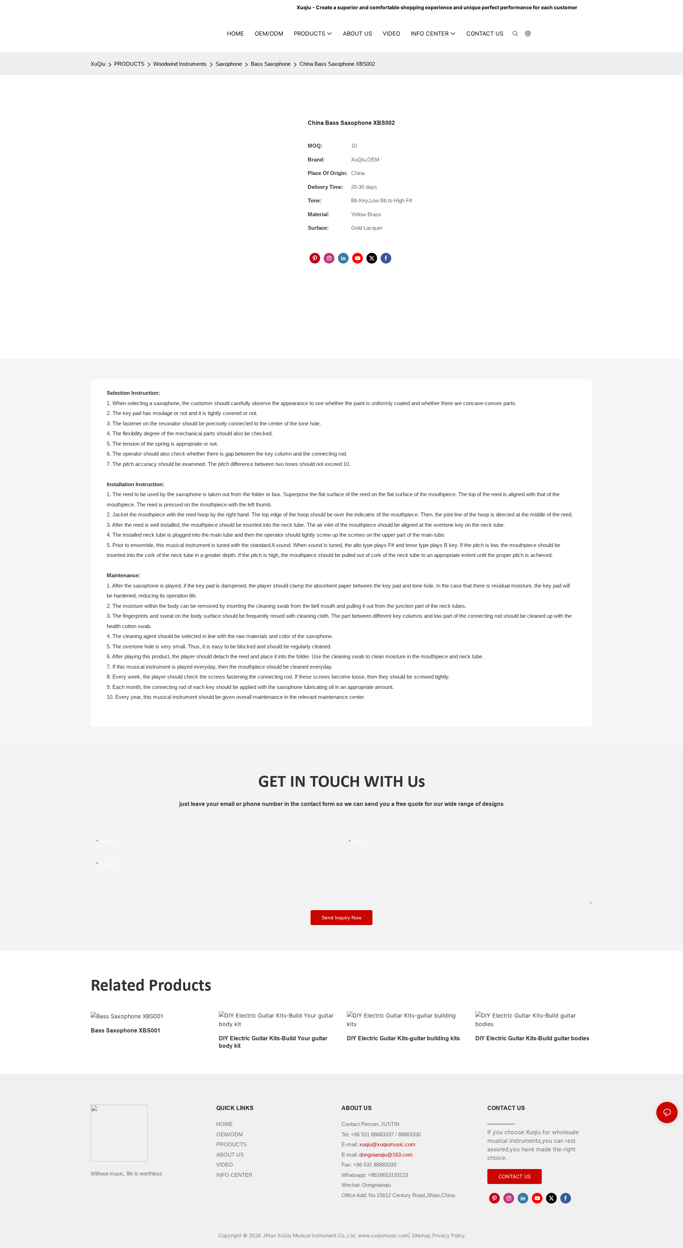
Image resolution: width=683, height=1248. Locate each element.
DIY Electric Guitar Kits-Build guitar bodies (532, 1038)
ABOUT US (230, 1155)
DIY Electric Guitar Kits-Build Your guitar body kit (273, 1042)
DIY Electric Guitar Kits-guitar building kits (403, 1038)
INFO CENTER (234, 1175)
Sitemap (421, 1235)
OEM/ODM (229, 1134)
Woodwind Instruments (180, 64)
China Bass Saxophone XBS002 (337, 64)
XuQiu (98, 64)
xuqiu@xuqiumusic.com (387, 1144)
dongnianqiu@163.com (386, 1155)
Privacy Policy (448, 1235)
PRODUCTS (129, 64)
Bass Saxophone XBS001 (125, 1030)
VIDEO (224, 1165)
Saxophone (229, 64)
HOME (224, 1124)
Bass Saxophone (271, 64)
